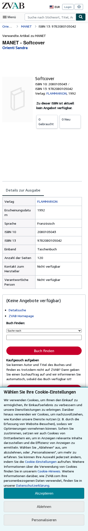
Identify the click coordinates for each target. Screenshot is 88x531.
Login (68, 7)
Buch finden (44, 350)
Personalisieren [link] (44, 520)
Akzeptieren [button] (44, 493)
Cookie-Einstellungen (41, 462)
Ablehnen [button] (44, 507)
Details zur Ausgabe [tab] (23, 190)
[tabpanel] (42, 243)
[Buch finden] (80, 17)
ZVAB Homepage (21, 316)
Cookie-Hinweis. (49, 471)
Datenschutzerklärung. (33, 485)
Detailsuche (17, 310)
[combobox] (50, 17)
